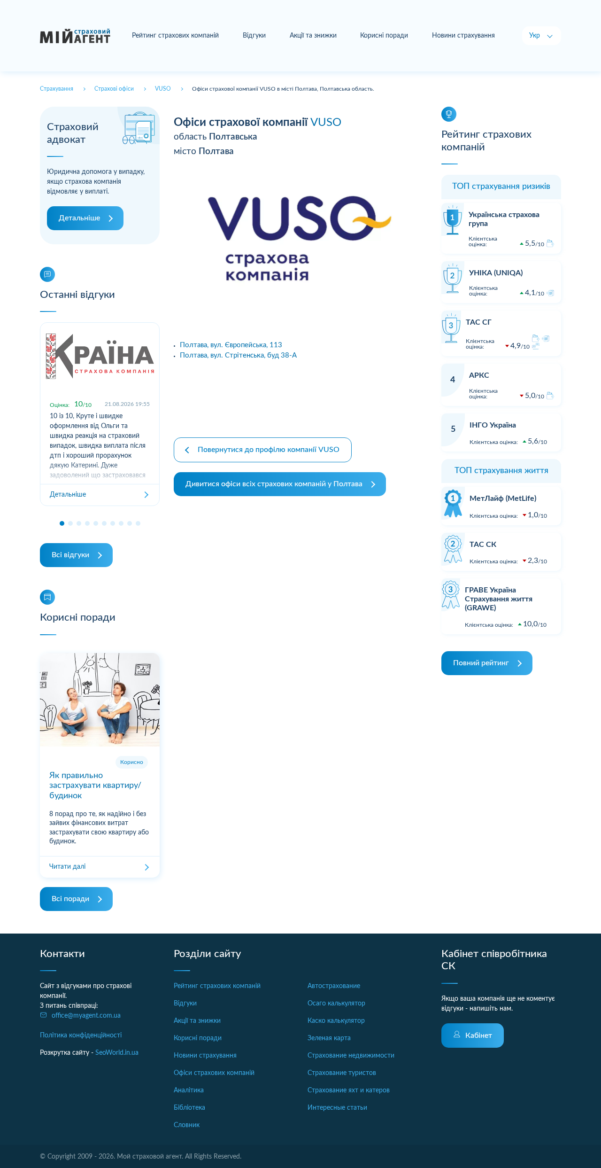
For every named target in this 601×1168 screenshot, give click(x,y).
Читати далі (67, 867)
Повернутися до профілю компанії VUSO (268, 449)
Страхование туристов (342, 1073)
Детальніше (79, 218)
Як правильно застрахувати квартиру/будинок (95, 785)
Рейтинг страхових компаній (175, 35)
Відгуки (254, 35)
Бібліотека (189, 1108)
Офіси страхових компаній (214, 1073)
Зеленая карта (329, 1038)
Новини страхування (463, 35)
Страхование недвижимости (351, 1055)
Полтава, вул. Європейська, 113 (231, 345)
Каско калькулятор (336, 1021)
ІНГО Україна (493, 425)
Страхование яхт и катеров (349, 1090)
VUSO (325, 122)
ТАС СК (483, 544)
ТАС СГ (479, 322)
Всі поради (70, 899)
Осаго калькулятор (336, 1003)
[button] (62, 523)
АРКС (479, 375)
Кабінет (478, 1035)
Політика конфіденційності (81, 1035)
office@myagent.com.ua (86, 1015)
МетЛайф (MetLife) (503, 498)
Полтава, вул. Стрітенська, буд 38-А (238, 355)
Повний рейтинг (481, 663)
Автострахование (334, 986)
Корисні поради (384, 35)
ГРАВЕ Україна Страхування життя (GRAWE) (498, 599)
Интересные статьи (337, 1108)
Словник (187, 1125)
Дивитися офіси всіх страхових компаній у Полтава (273, 484)
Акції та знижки (313, 35)
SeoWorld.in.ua (117, 1053)
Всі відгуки (70, 555)
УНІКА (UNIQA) (496, 273)
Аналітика (189, 1090)
